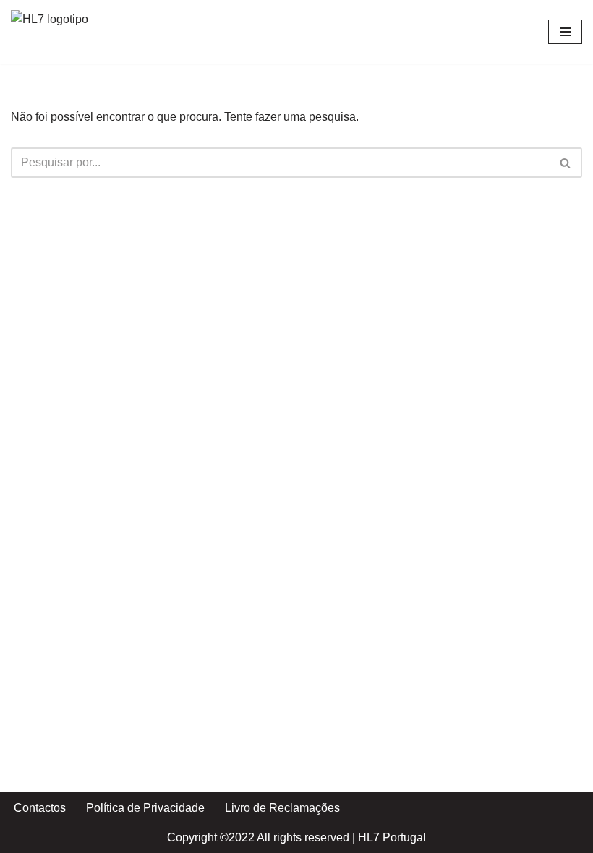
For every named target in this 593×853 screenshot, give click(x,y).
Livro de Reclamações (282, 808)
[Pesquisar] (566, 162)
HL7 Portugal (392, 837)
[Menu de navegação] (565, 32)
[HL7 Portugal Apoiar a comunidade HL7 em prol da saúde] (54, 32)
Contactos (40, 808)
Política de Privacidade (145, 808)
